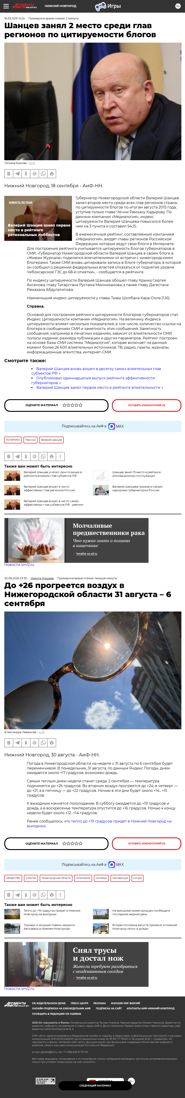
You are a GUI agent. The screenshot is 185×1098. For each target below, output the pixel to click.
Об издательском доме (49, 1003)
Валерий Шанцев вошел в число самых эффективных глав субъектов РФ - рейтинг (54, 502)
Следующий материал (95, 1085)
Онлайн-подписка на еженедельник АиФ (61, 1008)
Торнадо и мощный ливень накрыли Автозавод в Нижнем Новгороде (49, 926)
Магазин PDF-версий (125, 1003)
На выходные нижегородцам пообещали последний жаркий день (141, 912)
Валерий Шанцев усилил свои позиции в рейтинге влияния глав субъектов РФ (53, 473)
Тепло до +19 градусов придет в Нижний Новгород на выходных (52, 912)
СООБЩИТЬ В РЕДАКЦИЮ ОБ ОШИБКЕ (56, 1013)
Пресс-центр (79, 1003)
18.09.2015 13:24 (14, 18)
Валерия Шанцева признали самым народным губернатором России (137, 488)
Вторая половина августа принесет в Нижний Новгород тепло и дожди (144, 926)
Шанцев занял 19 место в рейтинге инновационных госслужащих (136, 473)
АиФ (32, 163)
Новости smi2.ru (19, 565)
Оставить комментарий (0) (146, 405)
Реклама (99, 1003)
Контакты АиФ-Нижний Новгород (150, 1008)
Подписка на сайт (109, 1008)
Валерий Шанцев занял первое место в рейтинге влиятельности (98, 387)
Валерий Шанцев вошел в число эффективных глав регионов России (49, 488)
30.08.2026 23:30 (15, 578)
